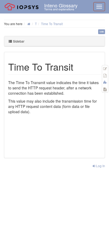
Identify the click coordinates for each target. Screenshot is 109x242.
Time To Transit (52, 23)
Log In (100, 165)
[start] (29, 23)
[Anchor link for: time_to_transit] (78, 66)
